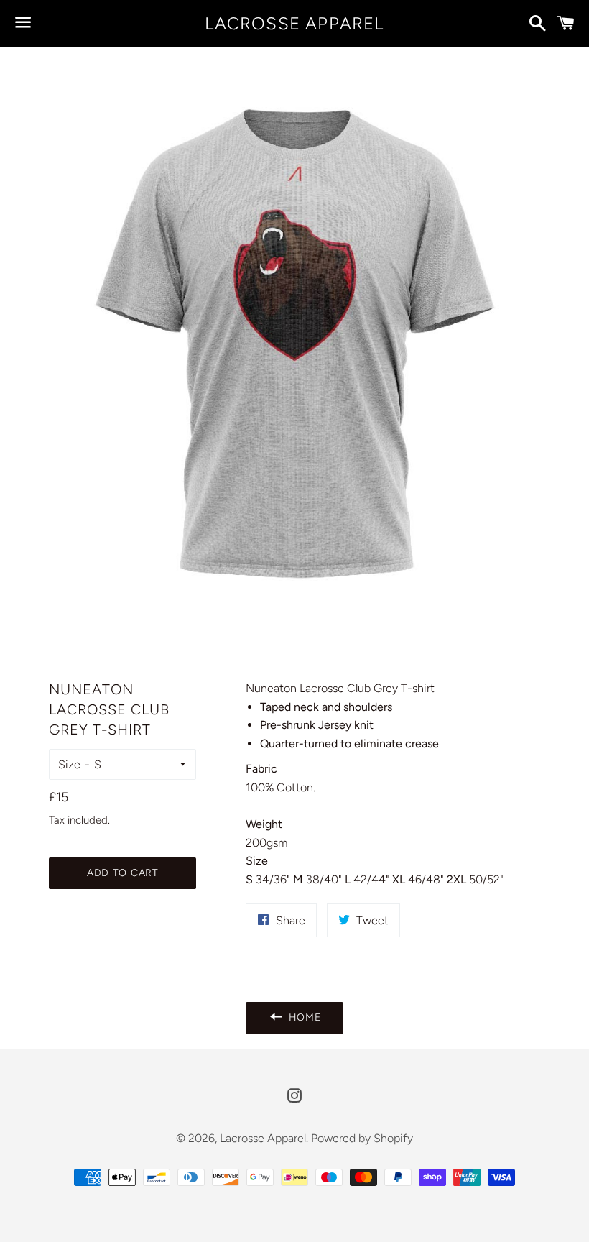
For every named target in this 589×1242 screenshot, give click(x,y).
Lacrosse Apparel (294, 23)
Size (69, 764)
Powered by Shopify (362, 1138)
